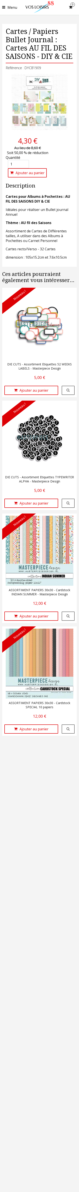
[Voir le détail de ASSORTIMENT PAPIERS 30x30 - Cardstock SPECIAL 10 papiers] (68, 729)
